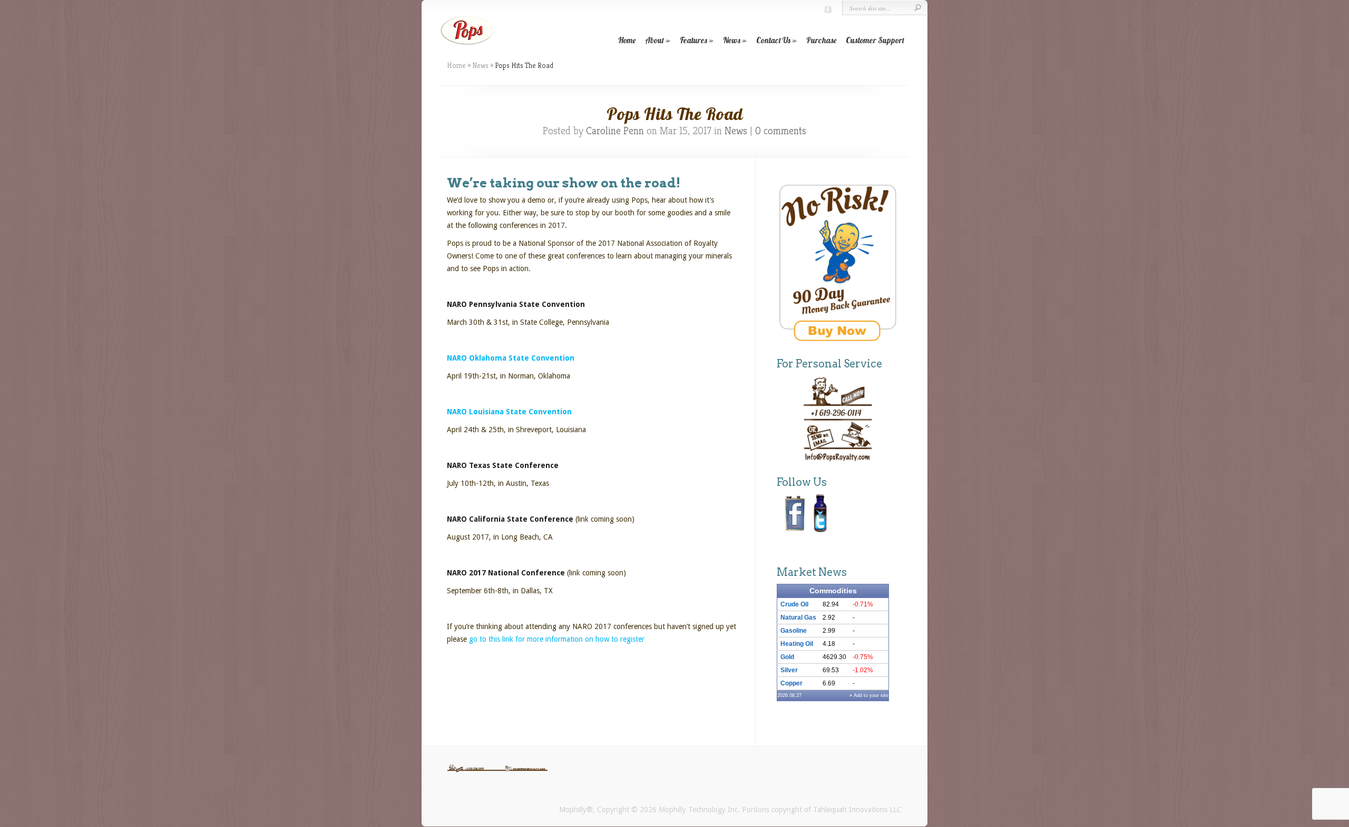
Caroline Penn (615, 130)
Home (627, 40)
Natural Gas (798, 617)
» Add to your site (868, 695)
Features (693, 40)
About (654, 40)
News (731, 40)
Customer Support (875, 40)
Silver (789, 670)
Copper (791, 683)
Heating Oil (796, 643)
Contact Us (773, 40)
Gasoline (793, 630)
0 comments (780, 130)
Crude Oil (794, 604)
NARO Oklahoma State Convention (510, 358)
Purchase (821, 40)
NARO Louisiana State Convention (509, 411)
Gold (787, 657)
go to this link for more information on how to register (558, 639)
